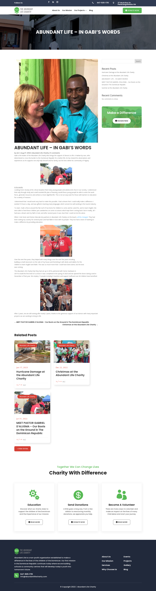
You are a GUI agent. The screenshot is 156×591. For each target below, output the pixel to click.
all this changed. (82, 217)
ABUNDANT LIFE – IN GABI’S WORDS (115, 79)
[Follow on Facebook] (49, 2)
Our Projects (79, 10)
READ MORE (35, 522)
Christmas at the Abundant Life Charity (70, 373)
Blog (91, 10)
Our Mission (67, 10)
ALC (18, 153)
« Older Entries (22, 449)
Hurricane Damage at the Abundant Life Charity (30, 375)
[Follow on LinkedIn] (53, 2)
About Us (56, 10)
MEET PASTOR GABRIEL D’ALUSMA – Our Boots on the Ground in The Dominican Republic (30, 428)
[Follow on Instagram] (57, 2)
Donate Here (122, 121)
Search (138, 61)
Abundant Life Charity (40, 153)
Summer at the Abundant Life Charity (114, 88)
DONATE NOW (133, 10)
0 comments (55, 153)
